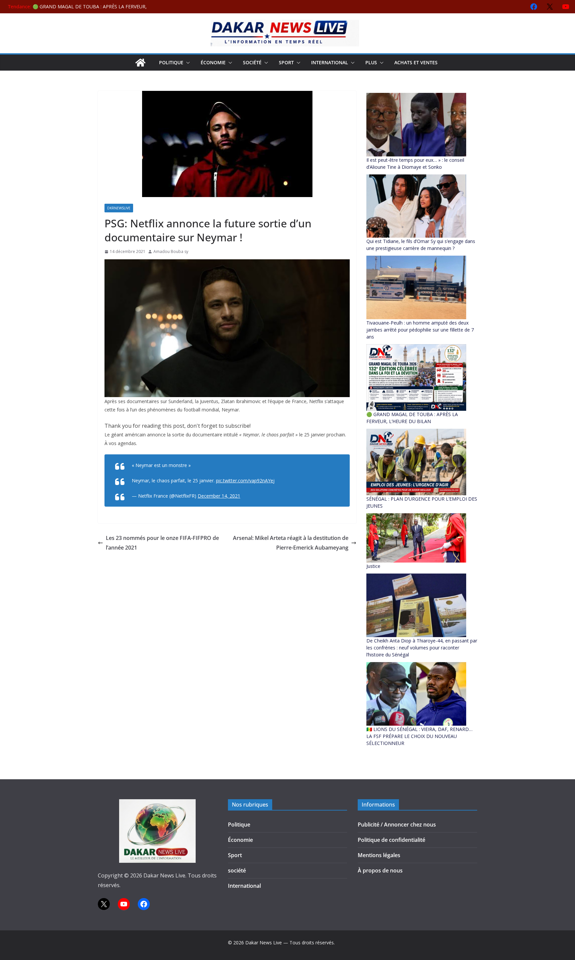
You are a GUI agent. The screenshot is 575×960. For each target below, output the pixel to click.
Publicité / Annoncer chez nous (397, 824)
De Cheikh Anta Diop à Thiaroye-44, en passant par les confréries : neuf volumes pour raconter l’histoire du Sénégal (421, 647)
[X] (550, 7)
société (252, 62)
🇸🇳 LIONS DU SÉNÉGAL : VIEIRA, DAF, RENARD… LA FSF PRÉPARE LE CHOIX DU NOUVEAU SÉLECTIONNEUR (419, 736)
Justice (373, 566)
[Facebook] (534, 7)
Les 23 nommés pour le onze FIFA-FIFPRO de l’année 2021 (162, 542)
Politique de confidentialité (391, 839)
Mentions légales (379, 855)
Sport (286, 62)
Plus (371, 62)
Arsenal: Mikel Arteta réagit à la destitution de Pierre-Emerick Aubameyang (290, 542)
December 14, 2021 (219, 496)
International (329, 62)
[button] (186, 62)
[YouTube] (566, 7)
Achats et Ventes (416, 62)
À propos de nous (380, 870)
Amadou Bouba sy (170, 251)
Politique (171, 62)
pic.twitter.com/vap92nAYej (245, 480)
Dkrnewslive (118, 208)
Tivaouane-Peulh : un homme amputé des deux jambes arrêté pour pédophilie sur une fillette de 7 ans (420, 330)
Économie (213, 62)
